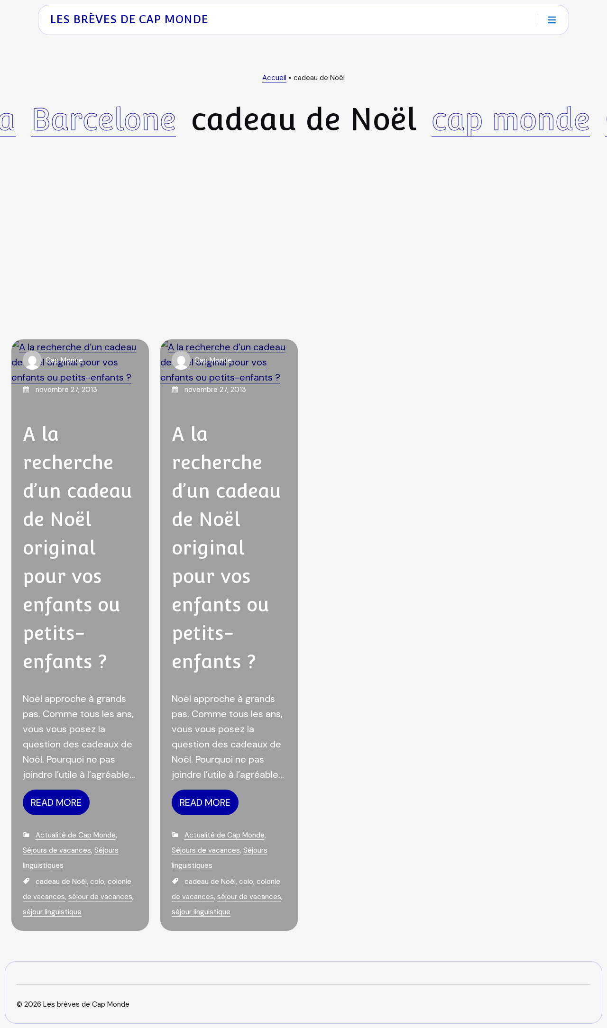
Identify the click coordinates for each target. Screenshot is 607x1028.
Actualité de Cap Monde (76, 835)
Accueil (274, 77)
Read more (56, 802)
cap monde (511, 119)
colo (97, 881)
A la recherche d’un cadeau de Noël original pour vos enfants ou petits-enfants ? (77, 548)
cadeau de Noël (61, 881)
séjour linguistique (52, 912)
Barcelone (103, 119)
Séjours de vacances (57, 850)
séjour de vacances (100, 896)
